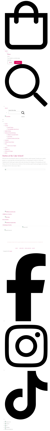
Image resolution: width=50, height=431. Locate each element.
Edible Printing (8, 131)
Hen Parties (9, 136)
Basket (10, 62)
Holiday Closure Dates (9, 142)
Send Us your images (11, 145)
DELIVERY (33, 248)
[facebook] (26, 320)
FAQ (6, 143)
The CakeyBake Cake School (13, 129)
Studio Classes (10, 127)
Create (10, 251)
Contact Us (7, 149)
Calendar (7, 140)
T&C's (6, 147)
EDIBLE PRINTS (21, 248)
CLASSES (16, 248)
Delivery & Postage (9, 151)
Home (6, 123)
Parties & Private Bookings (10, 132)
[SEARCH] (22, 112)
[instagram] (26, 370)
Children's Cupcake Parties (12, 134)
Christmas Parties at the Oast (13, 138)
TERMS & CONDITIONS (28, 248)
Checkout (18, 62)
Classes (6, 125)
